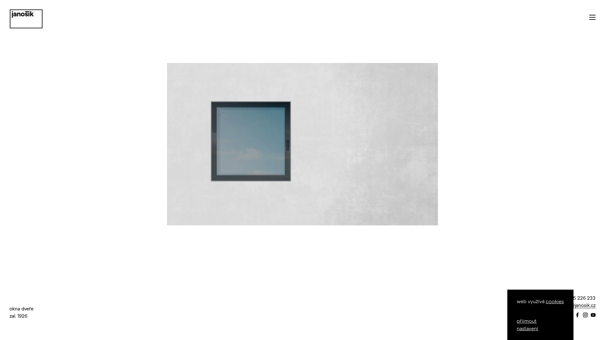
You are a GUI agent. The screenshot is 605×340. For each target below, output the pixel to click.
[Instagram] (585, 315)
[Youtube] (593, 315)
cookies (555, 301)
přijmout (527, 321)
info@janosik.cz (579, 305)
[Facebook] (577, 315)
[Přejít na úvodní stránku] (26, 18)
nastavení (527, 328)
